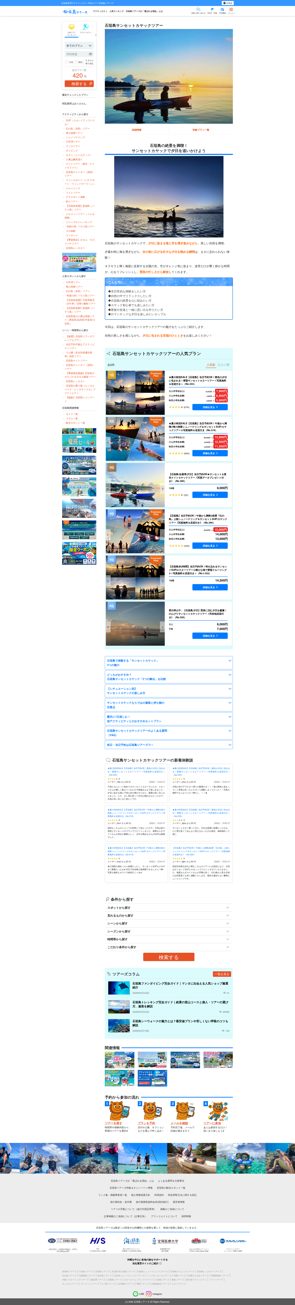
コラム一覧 (72, 418)
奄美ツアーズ (178, 1279)
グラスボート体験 (75, 197)
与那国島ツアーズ (87, 1275)
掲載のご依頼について (172, 1209)
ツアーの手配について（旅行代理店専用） (133, 1209)
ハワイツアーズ (216, 1279)
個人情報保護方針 (140, 1195)
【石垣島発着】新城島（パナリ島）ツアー (79, 207)
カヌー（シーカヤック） (79, 155)
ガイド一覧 (72, 414)
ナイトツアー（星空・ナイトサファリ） (79, 165)
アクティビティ (100, 11)
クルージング (73, 188)
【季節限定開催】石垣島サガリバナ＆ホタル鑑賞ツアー (80, 375)
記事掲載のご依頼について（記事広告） (125, 1216)
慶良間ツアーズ (98, 1279)
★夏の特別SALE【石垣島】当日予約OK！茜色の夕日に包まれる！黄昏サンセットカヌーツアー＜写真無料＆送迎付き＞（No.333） (136, 771)
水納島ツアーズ (115, 1279)
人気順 (211, 364)
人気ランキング (116, 11)
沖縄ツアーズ (180, 1275)
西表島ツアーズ (69, 1271)
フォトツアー (73, 192)
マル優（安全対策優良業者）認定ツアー (78, 354)
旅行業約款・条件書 (121, 1202)
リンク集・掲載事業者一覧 (112, 1195)
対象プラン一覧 (201, 129)
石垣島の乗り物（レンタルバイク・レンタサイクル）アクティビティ (80, 389)
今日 (71, 62)
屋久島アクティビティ (196, 1279)
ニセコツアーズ (179, 1283)
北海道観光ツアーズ (160, 1283)
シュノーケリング (75, 137)
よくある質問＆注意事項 (171, 1180)
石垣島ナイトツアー (76, 360)
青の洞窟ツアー (74, 133)
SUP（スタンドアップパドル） (80, 122)
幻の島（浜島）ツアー (78, 128)
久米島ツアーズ (162, 1279)
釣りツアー (72, 201)
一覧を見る (222, 974)
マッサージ (72, 235)
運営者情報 (179, 1202)
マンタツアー (73, 146)
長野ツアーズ (143, 1283)
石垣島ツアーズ (102, 1271)
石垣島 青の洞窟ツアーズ (123, 1271)
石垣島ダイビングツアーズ (182, 1271)
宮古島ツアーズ (104, 1275)
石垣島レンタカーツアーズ (209, 1271)
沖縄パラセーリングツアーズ (75, 1279)
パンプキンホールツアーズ (159, 1275)
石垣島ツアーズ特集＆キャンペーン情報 (131, 1187)
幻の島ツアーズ (69, 1275)
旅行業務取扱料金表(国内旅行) (152, 1202)
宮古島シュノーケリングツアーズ (129, 1275)
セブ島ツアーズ (108, 1283)
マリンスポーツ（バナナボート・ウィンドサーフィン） (80, 181)
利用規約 (159, 1195)
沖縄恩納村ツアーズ (220, 1275)
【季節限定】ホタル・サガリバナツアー (79, 241)
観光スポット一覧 (75, 422)
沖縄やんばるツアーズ (198, 1275)
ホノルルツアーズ (70, 1283)
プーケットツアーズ (90, 1283)
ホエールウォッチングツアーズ (138, 1279)
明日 (80, 62)
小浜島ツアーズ (86, 1271)
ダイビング (72, 150)
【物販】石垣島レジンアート (79, 399)
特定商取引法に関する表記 (182, 1195)
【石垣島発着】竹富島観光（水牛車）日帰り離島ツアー (80, 301)
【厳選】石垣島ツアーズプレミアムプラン (79, 338)
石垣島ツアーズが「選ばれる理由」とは (144, 11)
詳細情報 (137, 129)
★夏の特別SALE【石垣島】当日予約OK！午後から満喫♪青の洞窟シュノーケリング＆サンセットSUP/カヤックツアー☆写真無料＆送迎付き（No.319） (136, 812)
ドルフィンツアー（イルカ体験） (79, 215)
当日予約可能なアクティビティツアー (79, 346)
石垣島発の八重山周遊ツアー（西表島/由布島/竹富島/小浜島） (80, 319)
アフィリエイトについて (164, 1216)
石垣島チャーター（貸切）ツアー (79, 173)
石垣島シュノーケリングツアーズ (152, 1271)
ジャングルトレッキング (79, 222)
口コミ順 (223, 364)
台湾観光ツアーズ (126, 1283)
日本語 (229, 3)
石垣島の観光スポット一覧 (171, 1187)
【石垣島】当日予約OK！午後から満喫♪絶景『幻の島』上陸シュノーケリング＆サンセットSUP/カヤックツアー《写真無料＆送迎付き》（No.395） (201, 851)
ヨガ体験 (70, 231)
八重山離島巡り (74, 159)
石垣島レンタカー (75, 248)
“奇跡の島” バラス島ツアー (80, 226)
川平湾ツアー (73, 141)
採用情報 (186, 1216)
